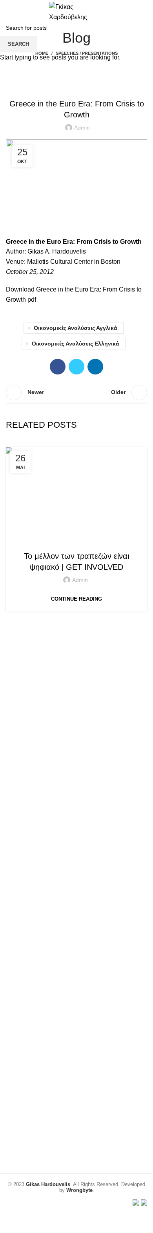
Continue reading (76, 598)
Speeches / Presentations (76, 540)
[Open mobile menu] (9, 12)
